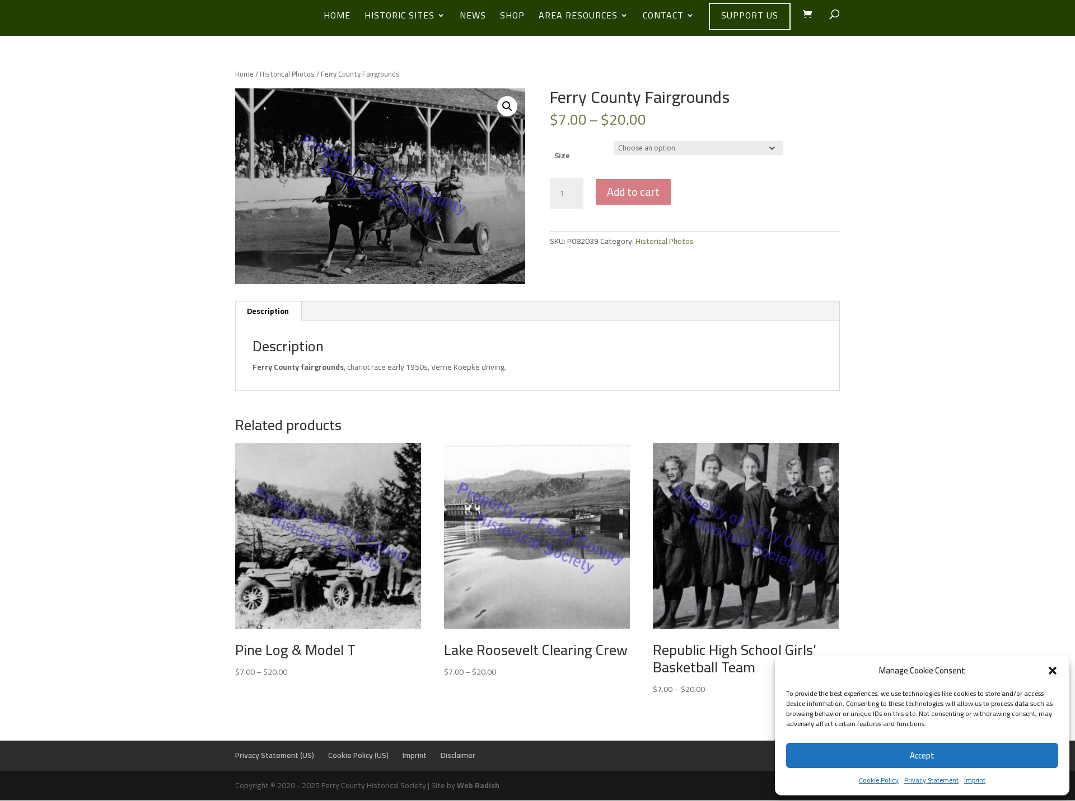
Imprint (974, 780)
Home (337, 17)
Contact (663, 17)
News (473, 17)
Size (562, 155)
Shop (512, 17)
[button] (1052, 670)
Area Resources (578, 17)
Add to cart (633, 191)
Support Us (749, 15)
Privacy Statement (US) (274, 755)
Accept (922, 755)
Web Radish (478, 785)
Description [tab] (268, 311)
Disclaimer (458, 755)
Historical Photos (287, 74)
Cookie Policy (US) (358, 755)
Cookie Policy (879, 780)
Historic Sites (399, 17)
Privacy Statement (931, 780)
